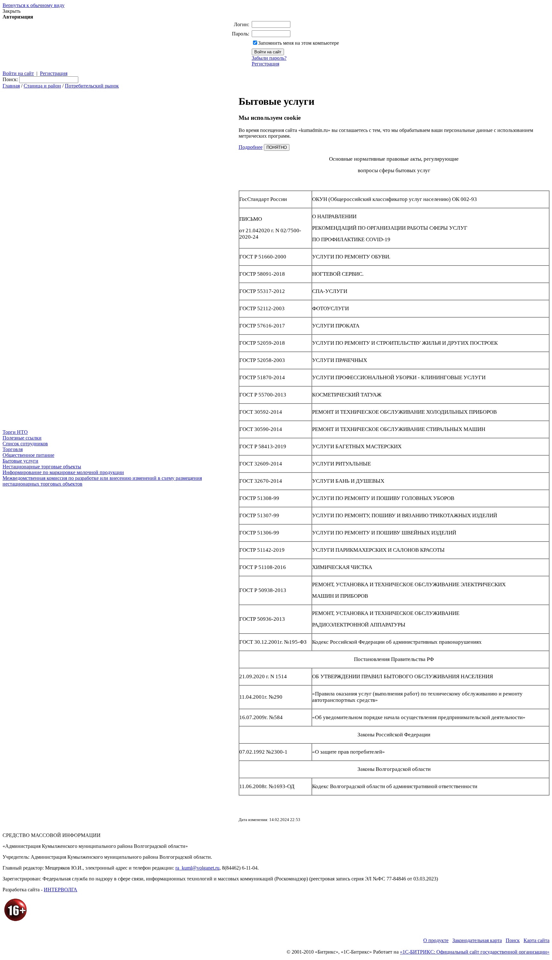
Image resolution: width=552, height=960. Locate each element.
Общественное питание (28, 455)
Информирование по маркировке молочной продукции (63, 472)
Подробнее (251, 147)
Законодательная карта (477, 940)
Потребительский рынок (92, 85)
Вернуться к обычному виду (34, 5)
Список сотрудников (25, 443)
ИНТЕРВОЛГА (60, 889)
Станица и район (42, 85)
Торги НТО (15, 432)
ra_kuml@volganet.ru (197, 868)
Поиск (513, 940)
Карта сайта (536, 940)
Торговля (13, 449)
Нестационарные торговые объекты (42, 466)
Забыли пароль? (269, 58)
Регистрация (265, 63)
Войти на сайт (18, 73)
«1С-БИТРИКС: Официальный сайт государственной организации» (474, 952)
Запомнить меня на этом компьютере (298, 43)
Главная (11, 85)
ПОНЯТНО (276, 147)
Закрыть (11, 11)
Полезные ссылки (22, 438)
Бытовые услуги (20, 461)
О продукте (435, 940)
